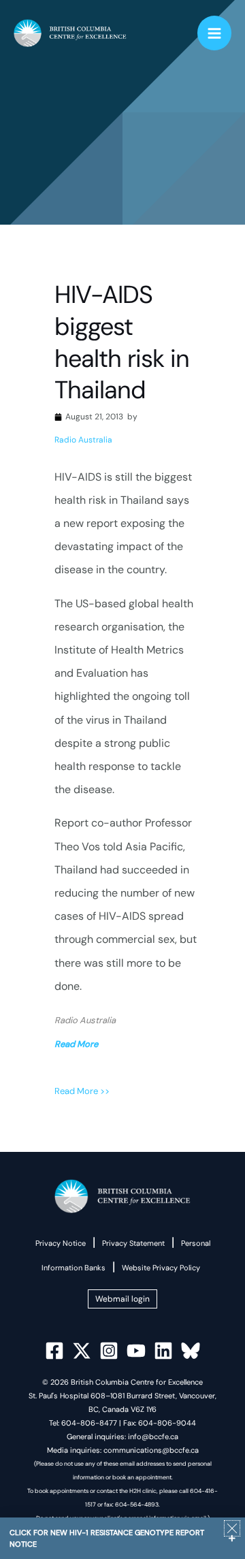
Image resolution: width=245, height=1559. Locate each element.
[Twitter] (81, 1350)
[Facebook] (54, 1350)
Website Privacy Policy (161, 1267)
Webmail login (122, 1298)
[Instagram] (108, 1350)
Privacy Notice (60, 1243)
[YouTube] (136, 1350)
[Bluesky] (190, 1350)
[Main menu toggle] (214, 33)
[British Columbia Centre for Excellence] (70, 33)
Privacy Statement (133, 1243)
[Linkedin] (163, 1350)
